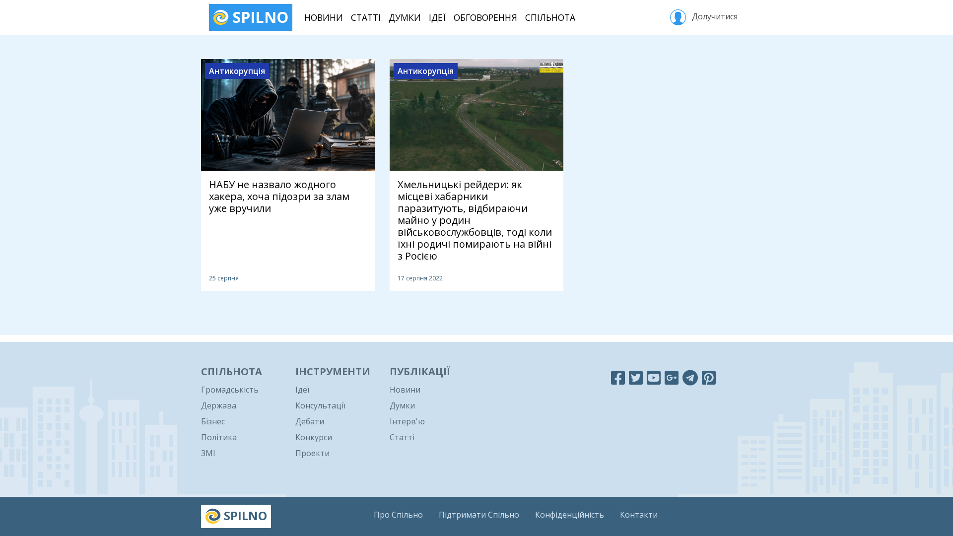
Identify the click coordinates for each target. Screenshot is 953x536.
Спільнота (550, 17)
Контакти (639, 514)
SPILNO (258, 17)
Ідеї (437, 17)
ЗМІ (208, 453)
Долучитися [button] (714, 16)
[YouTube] (654, 377)
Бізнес (213, 421)
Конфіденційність (569, 514)
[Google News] (672, 377)
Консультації (320, 405)
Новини (323, 17)
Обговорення (485, 17)
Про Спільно (398, 514)
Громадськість (230, 389)
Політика (219, 437)
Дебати (309, 421)
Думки (405, 17)
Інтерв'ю (407, 421)
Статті (366, 17)
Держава (218, 405)
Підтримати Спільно (479, 514)
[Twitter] (636, 377)
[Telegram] (690, 377)
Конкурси (313, 437)
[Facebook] (618, 377)
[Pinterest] (709, 377)
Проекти (312, 453)
